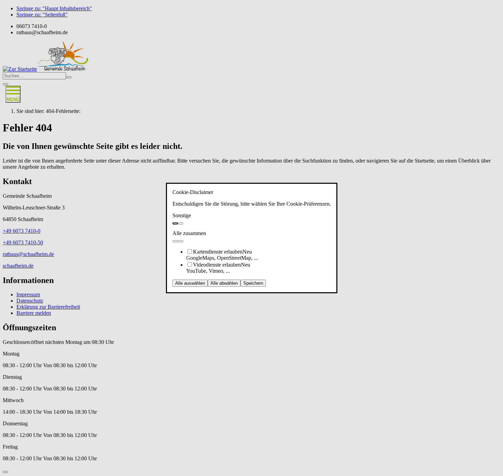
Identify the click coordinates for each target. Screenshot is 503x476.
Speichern (253, 283)
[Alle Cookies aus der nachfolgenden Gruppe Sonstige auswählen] (175, 223)
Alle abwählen (224, 283)
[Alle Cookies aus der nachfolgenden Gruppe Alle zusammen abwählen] (180, 241)
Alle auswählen (190, 283)
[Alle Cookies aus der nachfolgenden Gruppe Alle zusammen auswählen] (175, 241)
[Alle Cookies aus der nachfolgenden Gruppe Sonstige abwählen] (180, 223)
